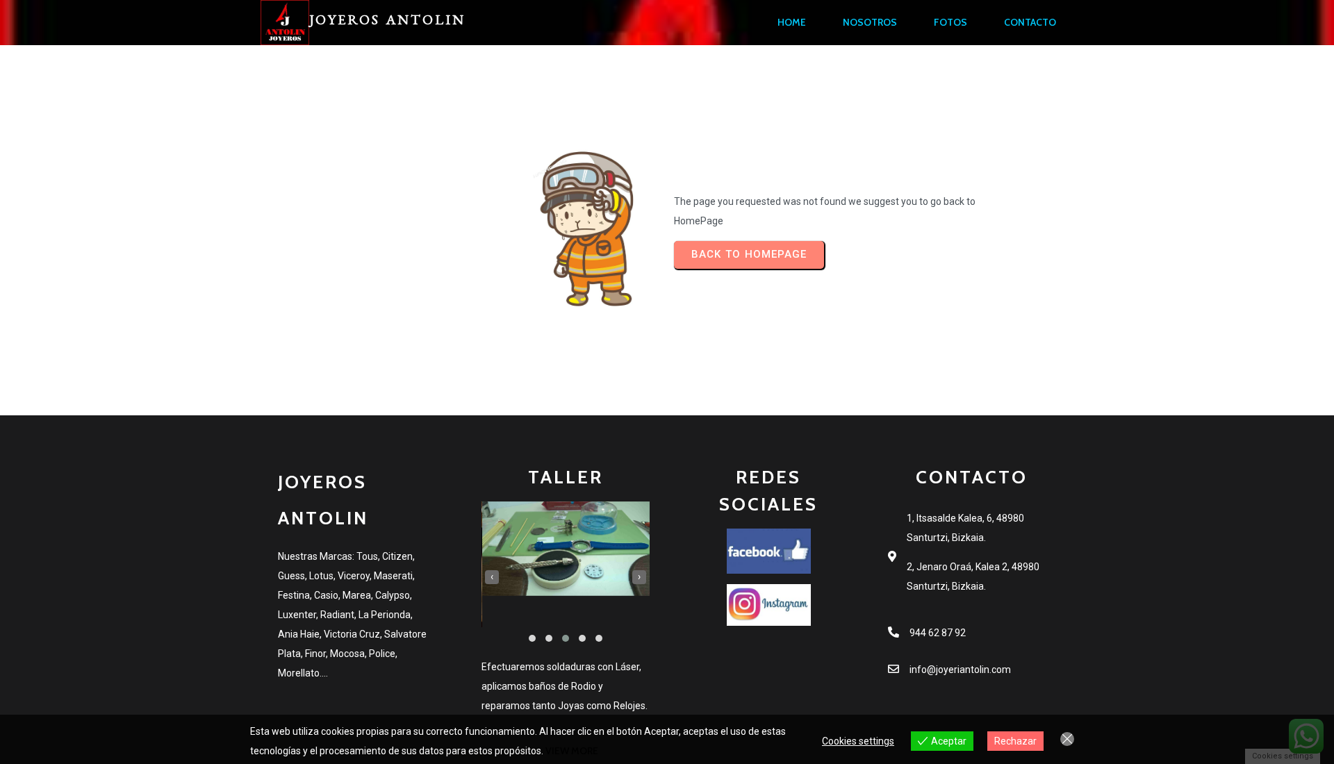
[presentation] (492, 577)
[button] (532, 638)
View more (571, 751)
